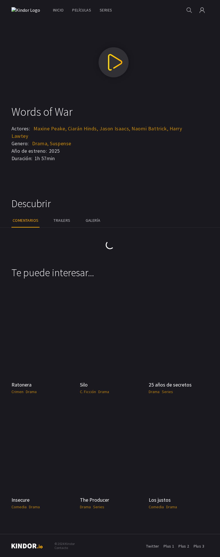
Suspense (60, 143)
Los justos (160, 500)
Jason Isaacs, (114, 128)
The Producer (94, 500)
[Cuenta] (202, 10)
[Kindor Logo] (27, 10)
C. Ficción (88, 391)
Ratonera (21, 384)
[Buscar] (189, 10)
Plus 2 (183, 546)
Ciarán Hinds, (83, 128)
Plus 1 (169, 546)
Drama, (40, 143)
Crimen (17, 391)
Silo (84, 384)
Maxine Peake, (50, 128)
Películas (81, 10)
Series (106, 10)
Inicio (58, 10)
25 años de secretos (170, 384)
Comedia (19, 506)
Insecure (20, 500)
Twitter (152, 546)
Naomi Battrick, (149, 128)
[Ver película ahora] (114, 62)
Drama (31, 391)
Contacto (61, 548)
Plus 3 (199, 546)
